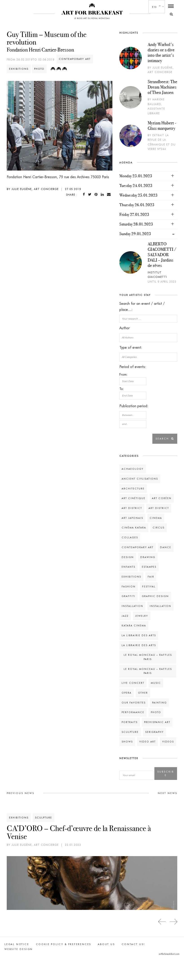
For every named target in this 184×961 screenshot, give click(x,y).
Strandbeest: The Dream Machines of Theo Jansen (162, 87)
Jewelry (141, 615)
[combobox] (148, 337)
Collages (130, 537)
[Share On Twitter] (90, 194)
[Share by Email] (109, 194)
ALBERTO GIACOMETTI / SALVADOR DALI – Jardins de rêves (162, 254)
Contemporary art (75, 59)
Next (173, 921)
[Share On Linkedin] (103, 194)
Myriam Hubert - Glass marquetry (162, 125)
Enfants (128, 566)
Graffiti (128, 596)
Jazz (125, 615)
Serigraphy (154, 732)
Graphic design (155, 596)
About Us (106, 944)
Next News (167, 793)
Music (156, 682)
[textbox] (148, 337)
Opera (126, 692)
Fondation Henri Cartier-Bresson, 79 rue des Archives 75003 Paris (58, 177)
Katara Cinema (134, 625)
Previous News (20, 793)
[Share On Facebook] (85, 194)
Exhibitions (18, 68)
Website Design (18, 949)
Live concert (133, 682)
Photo (39, 68)
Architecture (133, 488)
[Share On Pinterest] (96, 194)
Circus (158, 527)
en (154, 7)
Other (143, 692)
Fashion (129, 586)
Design (128, 557)
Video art (147, 741)
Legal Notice (16, 944)
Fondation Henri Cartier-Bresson (40, 50)
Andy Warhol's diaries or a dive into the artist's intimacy (161, 52)
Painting (159, 702)
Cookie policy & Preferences (63, 944)
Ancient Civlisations (140, 478)
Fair (151, 576)
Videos (168, 741)
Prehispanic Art (157, 722)
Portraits (130, 722)
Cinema (156, 517)
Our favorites (134, 702)
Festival (149, 586)
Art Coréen (161, 498)
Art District (132, 508)
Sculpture (130, 732)
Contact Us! (133, 944)
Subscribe (165, 773)
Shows (127, 741)
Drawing (147, 557)
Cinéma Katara (134, 527)
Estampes (149, 566)
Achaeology (133, 468)
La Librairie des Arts (139, 635)
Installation (132, 606)
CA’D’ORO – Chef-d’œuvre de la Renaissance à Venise (79, 832)
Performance (133, 712)
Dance (165, 547)
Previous (162, 921)
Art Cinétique (133, 498)
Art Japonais (132, 517)
